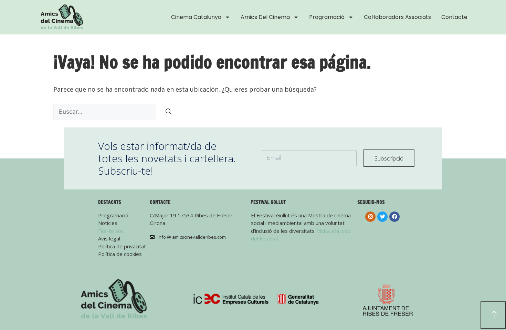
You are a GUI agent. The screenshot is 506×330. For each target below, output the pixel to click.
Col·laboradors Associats (397, 17)
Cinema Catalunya (196, 17)
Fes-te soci (111, 230)
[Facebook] (394, 217)
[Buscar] (168, 112)
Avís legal (109, 238)
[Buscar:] (105, 111)
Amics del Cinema (265, 17)
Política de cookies (120, 253)
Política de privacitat (122, 246)
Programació (327, 17)
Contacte (454, 17)
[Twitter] (382, 217)
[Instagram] (370, 217)
